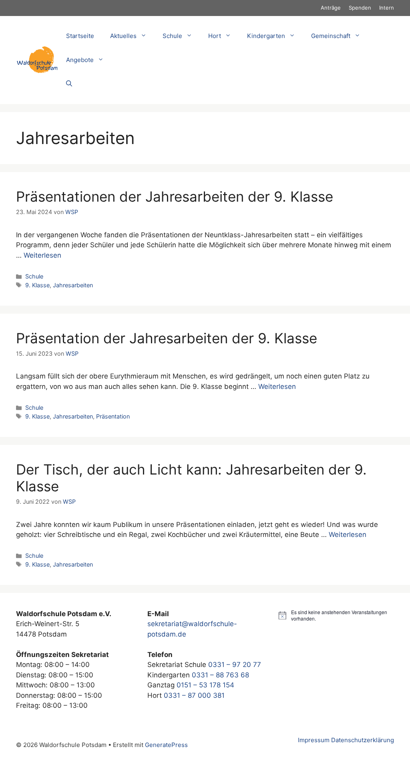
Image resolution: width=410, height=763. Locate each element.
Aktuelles (123, 36)
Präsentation (113, 416)
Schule (34, 276)
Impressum (314, 740)
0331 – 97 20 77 (234, 665)
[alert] (336, 615)
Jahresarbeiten (73, 285)
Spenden (360, 7)
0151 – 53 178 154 (205, 685)
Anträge (331, 7)
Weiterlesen (42, 255)
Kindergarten (266, 36)
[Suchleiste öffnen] (69, 84)
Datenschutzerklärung (362, 740)
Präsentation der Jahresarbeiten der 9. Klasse (166, 338)
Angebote (80, 60)
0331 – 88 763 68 (220, 675)
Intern (386, 7)
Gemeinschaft (330, 36)
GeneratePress (166, 745)
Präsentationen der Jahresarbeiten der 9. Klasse (174, 196)
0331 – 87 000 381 (194, 695)
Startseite (80, 36)
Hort (214, 36)
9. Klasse (37, 285)
